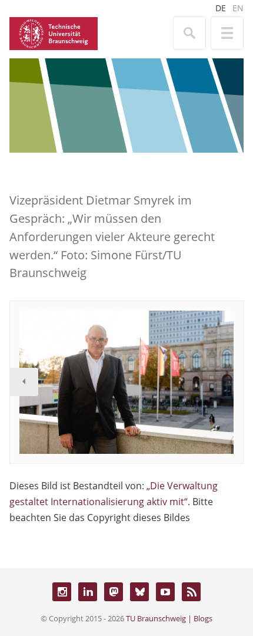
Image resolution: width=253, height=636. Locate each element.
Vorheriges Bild (24, 382)
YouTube (165, 591)
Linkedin (87, 591)
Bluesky (139, 591)
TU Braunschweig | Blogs (169, 618)
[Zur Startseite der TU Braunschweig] (53, 32)
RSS (191, 591)
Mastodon (113, 591)
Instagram (61, 591)
